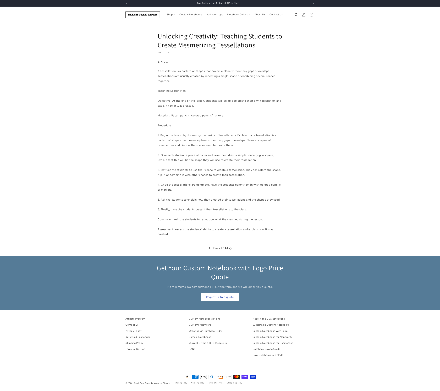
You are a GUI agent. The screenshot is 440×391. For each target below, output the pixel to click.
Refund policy (180, 383)
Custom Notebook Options (204, 318)
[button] (171, 14)
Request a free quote (220, 297)
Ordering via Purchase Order (205, 331)
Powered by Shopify (161, 383)
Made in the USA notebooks (268, 318)
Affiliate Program (135, 318)
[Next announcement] (313, 3)
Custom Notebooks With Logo (270, 331)
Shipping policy (234, 383)
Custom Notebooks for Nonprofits (272, 337)
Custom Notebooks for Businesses (272, 343)
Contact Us (132, 324)
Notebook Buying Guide (266, 349)
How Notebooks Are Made (267, 355)
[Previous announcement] (126, 3)
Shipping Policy (134, 343)
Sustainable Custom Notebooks (271, 324)
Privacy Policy (133, 331)
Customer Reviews (200, 324)
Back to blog (222, 248)
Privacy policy (197, 383)
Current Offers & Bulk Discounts (208, 343)
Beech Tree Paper (142, 383)
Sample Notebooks (200, 337)
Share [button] (164, 62)
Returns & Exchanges (137, 337)
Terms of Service (135, 349)
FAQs (192, 349)
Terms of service (215, 383)
